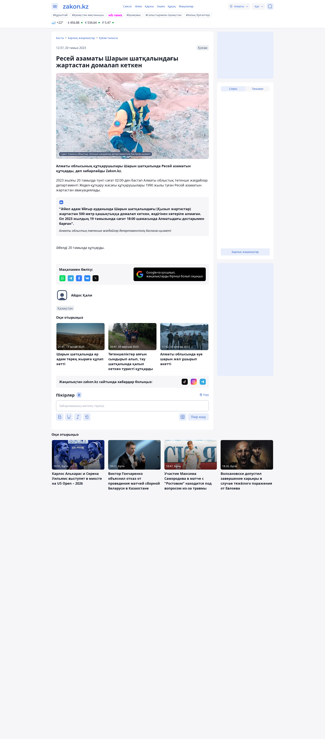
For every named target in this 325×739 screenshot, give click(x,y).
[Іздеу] (270, 6)
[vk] (87, 278)
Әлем (138, 6)
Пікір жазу (198, 417)
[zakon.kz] (76, 6)
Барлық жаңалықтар (81, 38)
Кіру (206, 394)
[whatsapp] (62, 278)
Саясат (127, 6)
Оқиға (161, 6)
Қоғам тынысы (108, 38)
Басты (60, 38)
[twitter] (95, 278)
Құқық (172, 6)
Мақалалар (186, 6)
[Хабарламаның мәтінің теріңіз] (132, 405)
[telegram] (70, 278)
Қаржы (149, 6)
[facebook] (79, 278)
